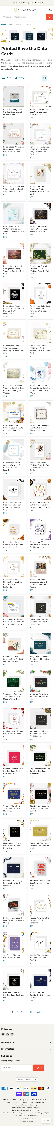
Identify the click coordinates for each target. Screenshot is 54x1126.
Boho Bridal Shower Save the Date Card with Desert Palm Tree (13, 659)
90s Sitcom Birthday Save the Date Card (11, 956)
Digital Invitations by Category (25, 1105)
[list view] (50, 78)
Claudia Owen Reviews (39, 1100)
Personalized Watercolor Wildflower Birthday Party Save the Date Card (40, 151)
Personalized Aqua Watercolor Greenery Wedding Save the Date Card (13, 230)
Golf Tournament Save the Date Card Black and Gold (13, 995)
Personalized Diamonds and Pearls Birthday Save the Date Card (39, 427)
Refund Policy (20, 1115)
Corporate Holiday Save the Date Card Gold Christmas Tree (13, 771)
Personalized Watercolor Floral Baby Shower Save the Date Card (13, 149)
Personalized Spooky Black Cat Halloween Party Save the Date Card (12, 506)
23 (31, 1012)
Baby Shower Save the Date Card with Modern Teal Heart (39, 659)
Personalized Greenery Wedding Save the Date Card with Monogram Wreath (13, 389)
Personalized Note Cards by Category (26, 1107)
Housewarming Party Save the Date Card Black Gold (12, 845)
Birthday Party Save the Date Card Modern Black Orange (13, 920)
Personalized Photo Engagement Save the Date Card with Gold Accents (39, 583)
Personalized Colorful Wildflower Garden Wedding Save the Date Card (13, 349)
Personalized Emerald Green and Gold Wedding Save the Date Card (40, 270)
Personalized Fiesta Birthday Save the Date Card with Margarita (13, 427)
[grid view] (44, 78)
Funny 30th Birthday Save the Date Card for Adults (39, 845)
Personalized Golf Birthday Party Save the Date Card (40, 995)
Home (3, 25)
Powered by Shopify (27, 1121)
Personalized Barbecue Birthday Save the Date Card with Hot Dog (13, 544)
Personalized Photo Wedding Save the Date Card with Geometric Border (40, 466)
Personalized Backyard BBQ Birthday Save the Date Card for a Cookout (40, 505)
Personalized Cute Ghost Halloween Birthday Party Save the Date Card (40, 310)
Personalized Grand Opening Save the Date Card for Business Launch (13, 466)
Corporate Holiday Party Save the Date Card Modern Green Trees (13, 696)
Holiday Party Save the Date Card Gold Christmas (39, 920)
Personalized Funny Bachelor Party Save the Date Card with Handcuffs (13, 310)
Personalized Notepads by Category (25, 1110)
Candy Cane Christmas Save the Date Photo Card (13, 733)
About (5, 1100)
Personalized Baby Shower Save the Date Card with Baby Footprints (12, 583)
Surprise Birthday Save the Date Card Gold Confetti (39, 957)
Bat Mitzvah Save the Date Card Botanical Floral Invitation (39, 112)
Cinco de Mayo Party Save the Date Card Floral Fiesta (12, 808)
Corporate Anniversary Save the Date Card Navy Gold (12, 883)
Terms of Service (33, 1115)
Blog (26, 1100)
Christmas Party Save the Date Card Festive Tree (39, 696)
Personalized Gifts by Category (13, 1113)
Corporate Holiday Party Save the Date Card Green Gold (40, 771)
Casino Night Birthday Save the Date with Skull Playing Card (40, 621)
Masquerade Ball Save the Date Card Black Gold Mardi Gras (39, 733)
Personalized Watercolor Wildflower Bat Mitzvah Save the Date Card (13, 189)
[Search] (49, 17)
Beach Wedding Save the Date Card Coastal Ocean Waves (12, 112)
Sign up (38, 1067)
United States (26, 1079)
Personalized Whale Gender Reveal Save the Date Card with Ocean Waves (40, 389)
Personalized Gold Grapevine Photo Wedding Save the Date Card (40, 190)
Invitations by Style (38, 1102)
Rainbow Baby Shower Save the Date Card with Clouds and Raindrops (13, 621)
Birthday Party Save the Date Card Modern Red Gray (40, 883)
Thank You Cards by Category (38, 1113)
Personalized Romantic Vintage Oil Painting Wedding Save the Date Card (13, 270)
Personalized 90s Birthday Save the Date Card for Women (39, 544)
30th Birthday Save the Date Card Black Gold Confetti (39, 808)
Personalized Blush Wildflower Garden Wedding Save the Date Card (40, 349)
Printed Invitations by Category (17, 1102)
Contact (13, 1100)
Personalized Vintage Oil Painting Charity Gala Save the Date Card (40, 229)
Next (38, 1012)
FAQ (20, 1100)
